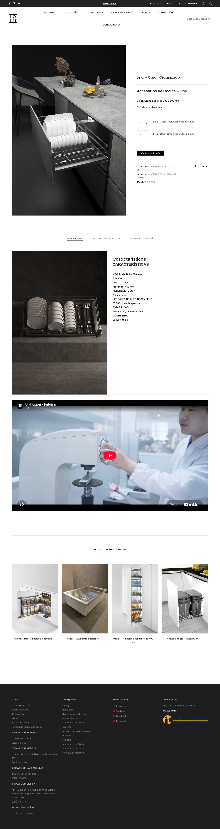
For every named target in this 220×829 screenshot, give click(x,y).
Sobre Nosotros (20, 709)
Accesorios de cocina (73, 722)
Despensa (141, 177)
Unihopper (149, 182)
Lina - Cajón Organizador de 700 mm (173, 121)
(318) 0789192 (19, 742)
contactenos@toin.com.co (26, 813)
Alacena (152, 174)
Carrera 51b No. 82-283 (24, 773)
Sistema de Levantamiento (76, 731)
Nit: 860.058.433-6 (21, 705)
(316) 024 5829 (19, 762)
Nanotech (67, 709)
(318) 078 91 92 (19, 801)
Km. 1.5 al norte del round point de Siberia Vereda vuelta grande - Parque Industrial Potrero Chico (33, 793)
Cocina (162, 174)
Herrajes (66, 735)
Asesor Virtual (109, 3)
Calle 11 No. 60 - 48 (21, 738)
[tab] (75, 238)
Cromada (171, 174)
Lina (139, 169)
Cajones (66, 726)
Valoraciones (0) (142, 238)
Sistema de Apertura (73, 752)
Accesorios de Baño (73, 744)
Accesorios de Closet (73, 748)
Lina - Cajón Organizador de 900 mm (173, 133)
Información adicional (107, 238)
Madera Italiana (70, 718)
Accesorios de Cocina (162, 166)
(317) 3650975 (19, 778)
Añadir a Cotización (151, 153)
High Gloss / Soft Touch (74, 714)
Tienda (15, 718)
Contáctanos (19, 714)
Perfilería (66, 739)
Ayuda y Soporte (20, 722)
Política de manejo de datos (27, 726)
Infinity (65, 705)
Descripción (75, 238)
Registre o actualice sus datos (179, 705)
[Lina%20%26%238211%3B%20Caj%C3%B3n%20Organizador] (195, 166)
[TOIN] (13, 21)
